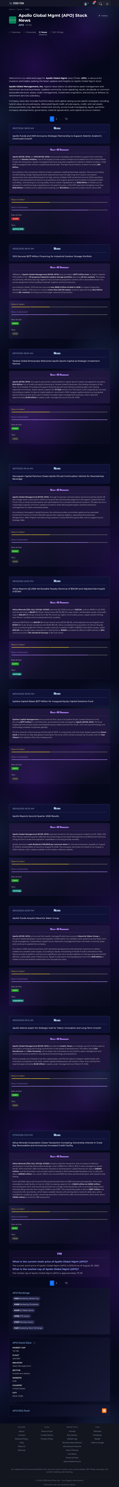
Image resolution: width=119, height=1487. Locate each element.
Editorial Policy (21, 1439)
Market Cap (18, 1348)
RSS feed (97, 1431)
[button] (86, 3)
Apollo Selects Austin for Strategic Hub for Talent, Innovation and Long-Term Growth (56, 1028)
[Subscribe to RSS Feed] (104, 1410)
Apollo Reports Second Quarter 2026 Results (35, 816)
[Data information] (34, 1343)
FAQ (22, 1443)
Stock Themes (72, 1450)
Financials (31, 32)
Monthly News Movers (72, 1443)
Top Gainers (72, 1435)
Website (17, 1378)
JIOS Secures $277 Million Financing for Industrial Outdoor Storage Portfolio (52, 256)
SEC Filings (58, 32)
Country (17, 1385)
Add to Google (97, 1443)
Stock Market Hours (72, 1461)
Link (14, 1381)
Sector (16, 1370)
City (14, 1393)
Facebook (97, 1435)
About (21, 1431)
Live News (72, 1454)
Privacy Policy (47, 1439)
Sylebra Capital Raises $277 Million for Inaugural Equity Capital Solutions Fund (52, 701)
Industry (17, 1363)
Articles (72, 1431)
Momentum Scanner (72, 1446)
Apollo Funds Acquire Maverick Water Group (35, 918)
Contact (21, 1435)
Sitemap (21, 1450)
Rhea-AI (21, 1446)
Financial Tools (72, 1458)
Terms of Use (47, 1431)
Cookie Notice (47, 1435)
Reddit (97, 1439)
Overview (16, 32)
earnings (17, 674)
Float (15, 1355)
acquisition (18, 1001)
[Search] (100, 3)
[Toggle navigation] (107, 3)
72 (66, 119)
